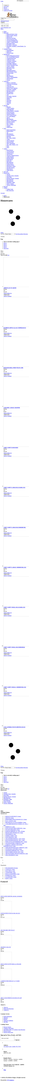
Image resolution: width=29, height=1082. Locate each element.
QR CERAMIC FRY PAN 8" (8, 930)
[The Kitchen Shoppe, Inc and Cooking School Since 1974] (12, 18)
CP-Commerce (10, 1080)
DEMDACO (10, 826)
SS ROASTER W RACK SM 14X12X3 (10, 913)
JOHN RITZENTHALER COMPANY (16, 847)
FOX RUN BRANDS (12, 829)
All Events (6, 6)
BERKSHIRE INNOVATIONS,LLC (16, 819)
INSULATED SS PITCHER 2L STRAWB (11, 964)
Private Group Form (8, 1032)
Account (3, 193)
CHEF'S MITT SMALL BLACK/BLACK (14, 607)
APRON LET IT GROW (10, 288)
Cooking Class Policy (9, 1028)
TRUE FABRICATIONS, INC (14, 852)
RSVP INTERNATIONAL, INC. (15, 840)
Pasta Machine (7, 800)
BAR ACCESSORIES (12, 874)
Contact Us (6, 9)
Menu (2, 29)
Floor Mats (6, 795)
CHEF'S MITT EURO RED (11, 447)
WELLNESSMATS (11, 855)
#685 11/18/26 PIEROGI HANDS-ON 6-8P (11, 998)
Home (5, 195)
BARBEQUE (10, 875)
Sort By (2, 234)
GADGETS (10, 869)
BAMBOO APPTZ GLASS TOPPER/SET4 (15, 327)
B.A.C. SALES (10, 821)
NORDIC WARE (11, 835)
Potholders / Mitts (8, 799)
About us (6, 1007)
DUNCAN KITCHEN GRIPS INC (15, 828)
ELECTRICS (10, 871)
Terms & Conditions (8, 1020)
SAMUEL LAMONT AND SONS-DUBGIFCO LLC (13, 845)
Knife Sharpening (8, 1016)
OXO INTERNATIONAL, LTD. (15, 838)
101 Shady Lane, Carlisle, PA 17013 (12, 1046)
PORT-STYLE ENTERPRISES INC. (16, 841)
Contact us (6, 1010)
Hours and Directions (9, 1008)
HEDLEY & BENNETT (13, 816)
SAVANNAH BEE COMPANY (14, 843)
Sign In (5, 7)
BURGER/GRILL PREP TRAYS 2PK (13, 367)
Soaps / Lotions (7, 802)
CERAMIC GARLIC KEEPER (12, 407)
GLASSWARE (10, 877)
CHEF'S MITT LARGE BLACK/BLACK (14, 487)
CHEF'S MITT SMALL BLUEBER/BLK (14, 647)
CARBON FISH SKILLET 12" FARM (10, 981)
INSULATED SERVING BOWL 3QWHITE (11, 896)
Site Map (6, 1022)
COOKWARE (10, 872)
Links (2, 1)
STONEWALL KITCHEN (13, 849)
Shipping (6, 1017)
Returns (5, 1019)
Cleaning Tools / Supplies (10, 794)
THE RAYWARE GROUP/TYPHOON (16, 853)
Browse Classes (7, 1027)
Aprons (5, 792)
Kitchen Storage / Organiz (10, 796)
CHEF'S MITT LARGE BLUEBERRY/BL (15, 527)
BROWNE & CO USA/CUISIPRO (15, 822)
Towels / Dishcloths (8, 803)
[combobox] (7, 19)
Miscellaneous (7, 798)
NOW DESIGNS (11, 837)
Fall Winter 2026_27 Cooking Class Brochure (14, 1029)
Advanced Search (5, 21)
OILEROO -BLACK (6, 947)
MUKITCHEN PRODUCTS (14, 832)
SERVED (9, 818)
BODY (8, 878)
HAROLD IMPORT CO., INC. (15, 831)
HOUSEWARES (11, 868)
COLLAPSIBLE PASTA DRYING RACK (14, 727)
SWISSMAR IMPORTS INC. (14, 850)
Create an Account (8, 10)
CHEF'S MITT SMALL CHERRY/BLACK (15, 687)
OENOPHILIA (10, 834)
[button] (8, 293)
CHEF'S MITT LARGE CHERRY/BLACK (15, 567)
